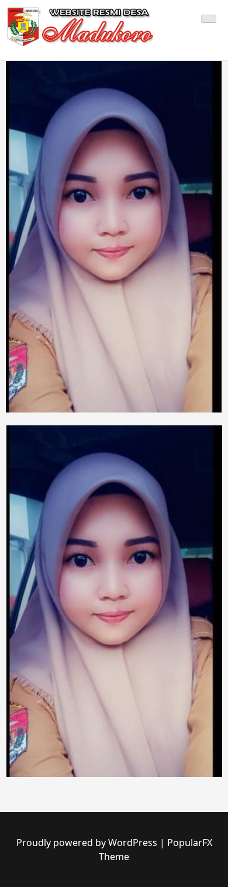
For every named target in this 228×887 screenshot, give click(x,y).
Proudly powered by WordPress (88, 842)
